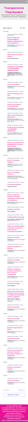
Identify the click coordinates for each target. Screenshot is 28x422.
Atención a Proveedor (13, 237)
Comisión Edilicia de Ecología (15, 217)
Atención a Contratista (13, 260)
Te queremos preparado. (14, 184)
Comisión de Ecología (13, 209)
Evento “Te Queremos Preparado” (13, 173)
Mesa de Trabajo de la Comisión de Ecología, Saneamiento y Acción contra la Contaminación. (15, 197)
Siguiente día (21, 390)
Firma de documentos (13, 84)
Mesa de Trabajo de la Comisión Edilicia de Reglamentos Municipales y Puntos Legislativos (15, 40)
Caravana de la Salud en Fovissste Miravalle (14, 105)
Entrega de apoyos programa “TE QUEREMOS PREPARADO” (15, 129)
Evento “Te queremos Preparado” (13, 161)
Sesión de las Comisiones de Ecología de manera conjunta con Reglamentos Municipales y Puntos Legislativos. (15, 293)
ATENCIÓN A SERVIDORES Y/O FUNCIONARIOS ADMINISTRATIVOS (15, 68)
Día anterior (6, 390)
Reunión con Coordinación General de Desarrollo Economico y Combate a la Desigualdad (15, 352)
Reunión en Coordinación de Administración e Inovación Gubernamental (15, 144)
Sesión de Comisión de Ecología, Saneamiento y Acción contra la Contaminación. (14, 271)
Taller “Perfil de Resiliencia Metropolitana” (14, 116)
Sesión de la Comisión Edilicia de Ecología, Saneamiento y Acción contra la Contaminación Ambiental (15, 228)
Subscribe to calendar (13, 394)
